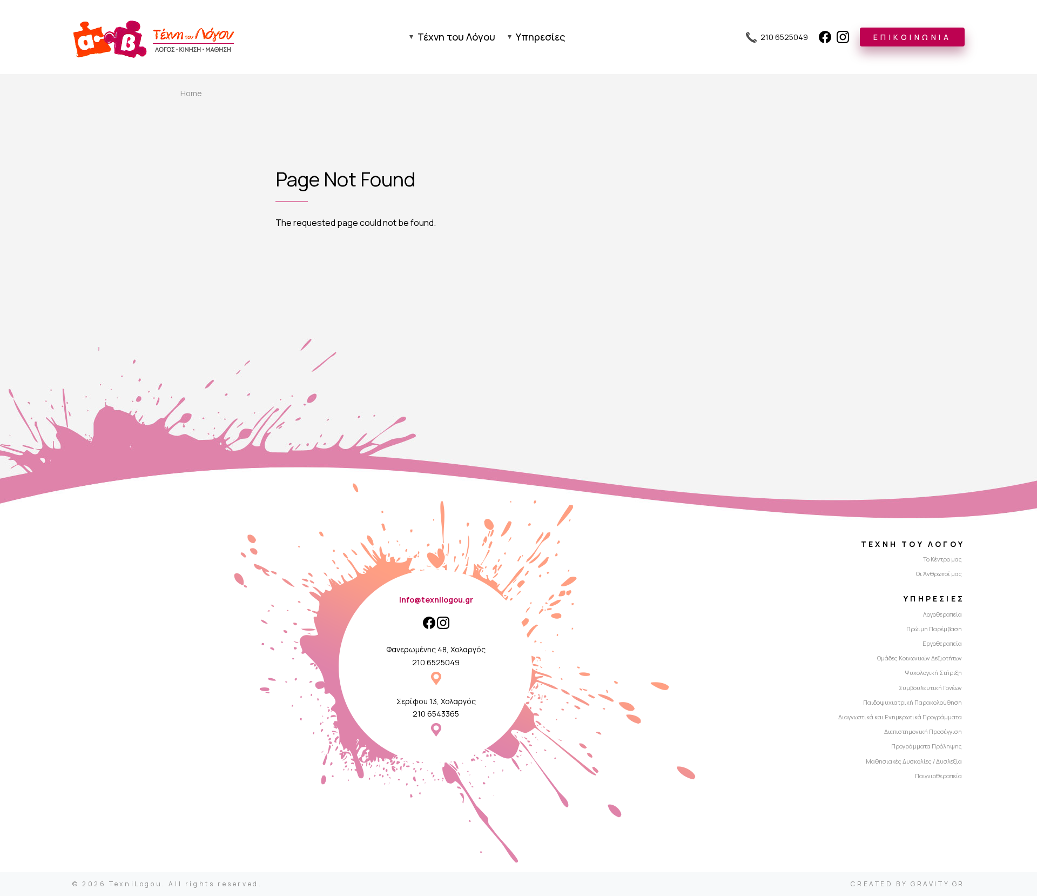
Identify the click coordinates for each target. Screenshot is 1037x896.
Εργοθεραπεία (942, 643)
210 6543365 (436, 713)
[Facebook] (825, 37)
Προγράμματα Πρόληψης (926, 746)
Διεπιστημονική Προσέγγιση (923, 731)
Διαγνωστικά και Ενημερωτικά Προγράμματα (900, 717)
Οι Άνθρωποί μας (939, 574)
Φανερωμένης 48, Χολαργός (436, 649)
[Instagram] (843, 37)
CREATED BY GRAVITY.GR (908, 883)
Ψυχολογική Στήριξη (933, 672)
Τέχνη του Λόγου (456, 36)
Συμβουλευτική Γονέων (930, 688)
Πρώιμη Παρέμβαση (934, 629)
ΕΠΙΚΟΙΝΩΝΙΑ (912, 37)
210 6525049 (436, 662)
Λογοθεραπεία (942, 614)
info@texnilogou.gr (436, 599)
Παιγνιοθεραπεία (938, 776)
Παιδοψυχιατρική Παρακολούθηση (912, 702)
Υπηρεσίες (540, 36)
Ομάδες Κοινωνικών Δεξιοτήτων (919, 658)
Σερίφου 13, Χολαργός (436, 701)
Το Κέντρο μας (942, 559)
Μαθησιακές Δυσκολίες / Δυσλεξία (914, 761)
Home (191, 93)
